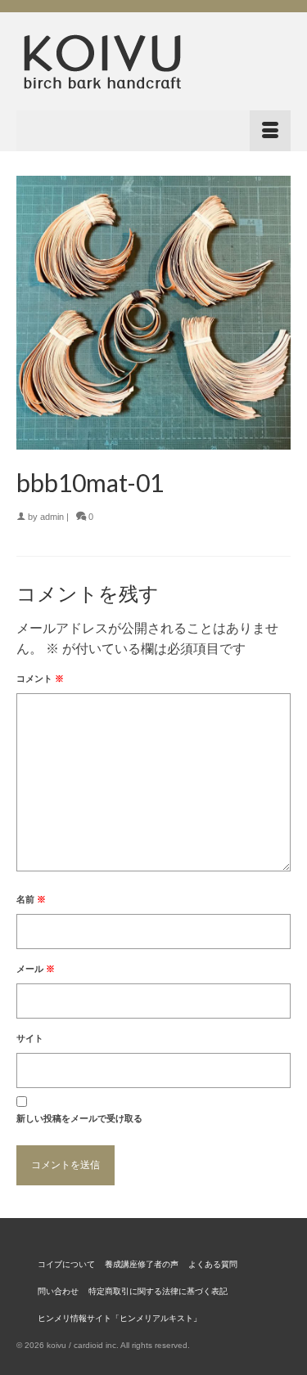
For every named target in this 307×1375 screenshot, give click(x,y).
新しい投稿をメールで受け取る (79, 1118)
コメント (40, 678)
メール (35, 969)
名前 (31, 899)
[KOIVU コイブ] (153, 61)
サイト (29, 1038)
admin (52, 517)
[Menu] (153, 130)
